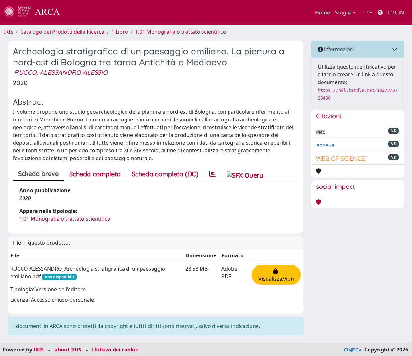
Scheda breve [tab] (38, 173)
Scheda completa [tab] (95, 174)
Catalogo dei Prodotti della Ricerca (62, 31)
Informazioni (338, 49)
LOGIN (396, 12)
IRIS (8, 31)
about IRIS (67, 349)
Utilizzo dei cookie (115, 349)
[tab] (212, 174)
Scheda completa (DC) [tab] (165, 174)
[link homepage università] (77, 12)
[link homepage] (35, 12)
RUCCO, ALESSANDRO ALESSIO (61, 72)
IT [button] (366, 12)
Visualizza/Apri (276, 274)
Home (322, 12)
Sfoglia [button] (343, 12)
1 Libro (119, 31)
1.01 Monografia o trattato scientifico (180, 31)
